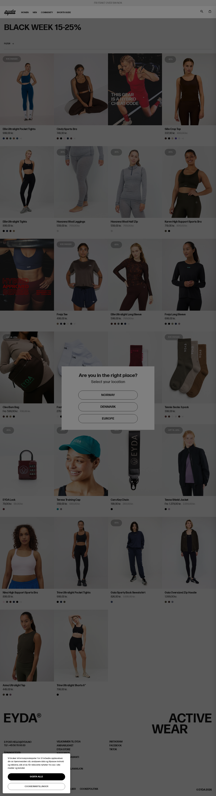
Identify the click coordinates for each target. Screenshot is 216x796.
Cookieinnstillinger (36, 786)
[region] (36, 773)
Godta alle (36, 776)
